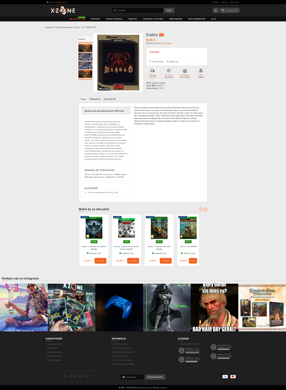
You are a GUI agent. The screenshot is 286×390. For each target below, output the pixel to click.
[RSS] (91, 376)
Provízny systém (121, 356)
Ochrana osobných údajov (124, 364)
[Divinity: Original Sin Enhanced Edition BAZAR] (126, 228)
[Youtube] (81, 376)
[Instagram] (86, 376)
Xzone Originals (114, 19)
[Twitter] (75, 376)
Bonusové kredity (55, 352)
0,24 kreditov (166, 43)
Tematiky (132, 19)
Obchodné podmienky (123, 360)
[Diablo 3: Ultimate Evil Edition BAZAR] (94, 228)
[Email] (65, 376)
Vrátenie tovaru (54, 356)
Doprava (224, 2)
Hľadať (168, 10)
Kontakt (215, 2)
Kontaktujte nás (120, 344)
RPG (116, 192)
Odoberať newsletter (154, 377)
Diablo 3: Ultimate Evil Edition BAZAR (94, 248)
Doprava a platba (55, 344)
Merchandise (175, 19)
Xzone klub (234, 2)
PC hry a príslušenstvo (97, 192)
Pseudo (162, 83)
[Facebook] (70, 376)
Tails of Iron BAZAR (188, 247)
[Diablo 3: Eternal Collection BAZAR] (159, 228)
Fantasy (155, 83)
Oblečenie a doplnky (153, 19)
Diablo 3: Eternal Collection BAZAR (159, 248)
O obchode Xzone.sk (122, 348)
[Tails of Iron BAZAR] (188, 228)
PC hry (110, 192)
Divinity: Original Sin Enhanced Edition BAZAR (126, 248)
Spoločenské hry (196, 19)
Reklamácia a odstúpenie (124, 352)
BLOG (213, 19)
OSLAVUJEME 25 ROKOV (190, 344)
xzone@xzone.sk (58, 2)
